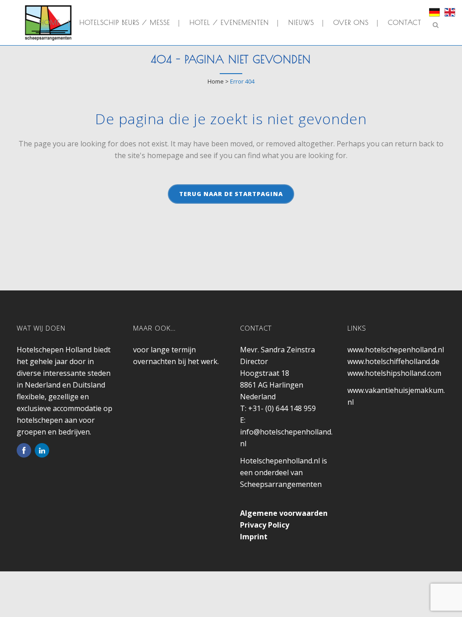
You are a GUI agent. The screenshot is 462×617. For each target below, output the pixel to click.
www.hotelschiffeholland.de (393, 361)
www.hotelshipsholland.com (394, 373)
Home (216, 81)
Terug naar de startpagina (231, 194)
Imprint (254, 537)
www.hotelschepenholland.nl (395, 350)
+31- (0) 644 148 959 (282, 408)
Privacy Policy (264, 525)
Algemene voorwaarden (284, 513)
